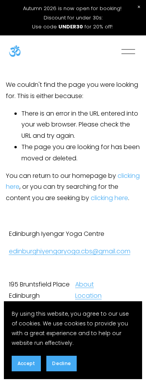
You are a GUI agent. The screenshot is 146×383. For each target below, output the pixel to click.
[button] (139, 7)
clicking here (109, 197)
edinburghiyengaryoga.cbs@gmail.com (69, 251)
